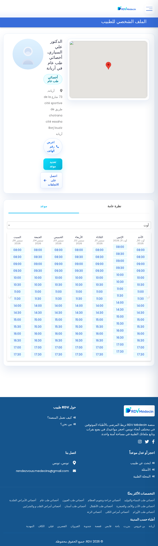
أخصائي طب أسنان (75, 506)
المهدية (30, 526)
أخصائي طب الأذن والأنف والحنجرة (135, 506)
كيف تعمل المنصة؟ (59, 417)
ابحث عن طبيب (140, 463)
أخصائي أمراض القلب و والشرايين (42, 506)
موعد (43, 206)
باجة (117, 526)
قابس (108, 526)
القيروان (75, 526)
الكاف (41, 526)
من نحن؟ (66, 424)
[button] (108, 65)
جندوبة (87, 526)
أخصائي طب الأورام (144, 512)
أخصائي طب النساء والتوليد (139, 500)
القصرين (62, 526)
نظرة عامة (114, 206)
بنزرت (126, 526)
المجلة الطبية (142, 476)
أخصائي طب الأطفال (101, 506)
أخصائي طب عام (49, 500)
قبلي (50, 526)
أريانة (152, 526)
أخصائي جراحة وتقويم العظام (104, 500)
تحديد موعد (53, 164)
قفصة (98, 526)
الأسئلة (146, 469)
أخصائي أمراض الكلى (117, 512)
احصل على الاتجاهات (53, 180)
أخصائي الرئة (94, 512)
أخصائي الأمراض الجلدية (22, 500)
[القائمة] (150, 9)
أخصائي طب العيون (73, 500)
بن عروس (139, 526)
